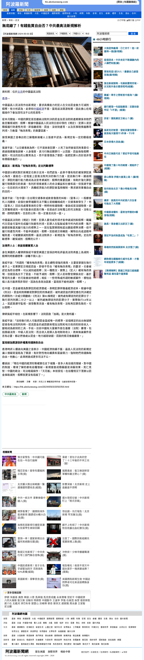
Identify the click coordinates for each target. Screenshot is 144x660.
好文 (67, 623)
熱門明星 (39, 635)
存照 (83, 623)
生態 (121, 13)
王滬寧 (56, 600)
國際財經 (66, 13)
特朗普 (37, 600)
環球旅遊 (102, 640)
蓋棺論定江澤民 (27, 644)
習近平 (71, 597)
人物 (75, 13)
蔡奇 (50, 603)
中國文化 (95, 627)
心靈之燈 (49, 627)
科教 (88, 13)
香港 (4, 98)
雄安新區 (85, 600)
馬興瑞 (39, 597)
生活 (29, 10)
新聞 (13, 10)
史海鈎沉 (30, 627)
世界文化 (15, 631)
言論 (19, 623)
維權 (108, 13)
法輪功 (29, 600)
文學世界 (52, 631)
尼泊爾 (8, 606)
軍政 (19, 13)
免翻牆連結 (130, 2)
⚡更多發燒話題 (12, 592)
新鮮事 (37, 10)
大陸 (37, 13)
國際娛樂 (58, 635)
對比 (78, 623)
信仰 (134, 13)
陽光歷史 (68, 644)
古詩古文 (123, 627)
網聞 (81, 13)
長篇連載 (62, 631)
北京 (20, 91)
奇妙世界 (93, 640)
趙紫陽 (65, 603)
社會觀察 (39, 640)
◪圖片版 (130, 20)
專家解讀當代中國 (43, 644)
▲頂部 (124, 652)
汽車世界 (49, 640)
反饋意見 (94, 652)
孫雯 (77, 600)
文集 (50, 623)
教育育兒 (86, 627)
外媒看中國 (27, 623)
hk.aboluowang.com (56, 2)
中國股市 (47, 600)
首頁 (5, 10)
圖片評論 (96, 623)
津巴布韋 (26, 603)
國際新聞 (56, 13)
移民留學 (58, 640)
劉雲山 (35, 603)
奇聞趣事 (76, 640)
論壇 (54, 10)
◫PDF (138, 20)
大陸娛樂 (21, 635)
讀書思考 (25, 631)
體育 (114, 13)
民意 (89, 623)
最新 (11, 13)
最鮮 (13, 640)
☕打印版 (121, 20)
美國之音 (42, 382)
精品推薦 (76, 635)
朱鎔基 (14, 597)
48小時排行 (103, 39)
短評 (61, 623)
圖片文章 (71, 631)
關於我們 (85, 652)
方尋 (29, 382)
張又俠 (21, 600)
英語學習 (34, 631)
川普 (32, 597)
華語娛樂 (30, 635)
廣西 (20, 597)
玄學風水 (67, 627)
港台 (127, 13)
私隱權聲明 (115, 652)
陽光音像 (105, 644)
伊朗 (6, 597)
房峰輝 (43, 603)
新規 (24, 394)
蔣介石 (8, 603)
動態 (45, 623)
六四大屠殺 (10, 600)
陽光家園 (95, 644)
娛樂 (46, 10)
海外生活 (58, 627)
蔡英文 (57, 603)
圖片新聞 (124, 619)
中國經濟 (45, 13)
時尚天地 (67, 640)
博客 (62, 10)
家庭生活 (39, 627)
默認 (87, 34)
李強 (63, 600)
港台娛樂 (49, 635)
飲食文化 (21, 640)
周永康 (73, 603)
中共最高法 (10, 394)
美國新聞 (28, 13)
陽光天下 (86, 644)
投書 (72, 623)
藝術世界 (104, 627)
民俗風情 (112, 640)
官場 (95, 13)
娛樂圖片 (86, 635)
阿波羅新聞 (17, 4)
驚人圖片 (15, 644)
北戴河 (16, 603)
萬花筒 (85, 640)
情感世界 (30, 640)
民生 (101, 13)
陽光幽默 (77, 644)
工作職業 (76, 627)
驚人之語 (37, 623)
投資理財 (132, 627)
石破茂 (70, 600)
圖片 (71, 16)
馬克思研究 (57, 644)
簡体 (120, 2)
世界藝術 (43, 631)
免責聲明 (104, 652)
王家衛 (81, 603)
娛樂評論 (67, 635)
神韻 (26, 597)
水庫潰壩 (61, 597)
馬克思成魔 (49, 597)
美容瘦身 (114, 627)
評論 (21, 10)
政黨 (56, 623)
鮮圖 (119, 640)
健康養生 (21, 627)
